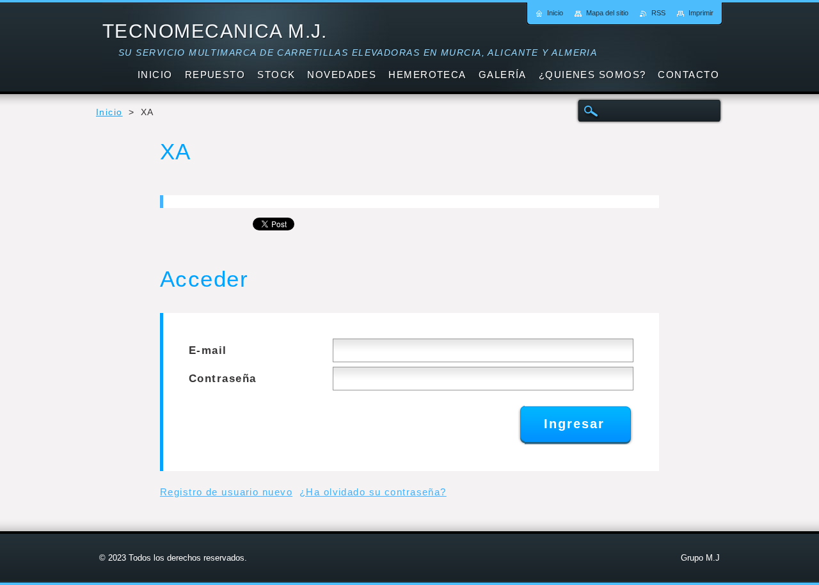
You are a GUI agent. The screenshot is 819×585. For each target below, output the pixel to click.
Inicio (109, 112)
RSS (658, 13)
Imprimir (700, 13)
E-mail (208, 350)
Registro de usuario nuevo (226, 491)
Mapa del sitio (607, 13)
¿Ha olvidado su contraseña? (373, 491)
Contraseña (222, 379)
